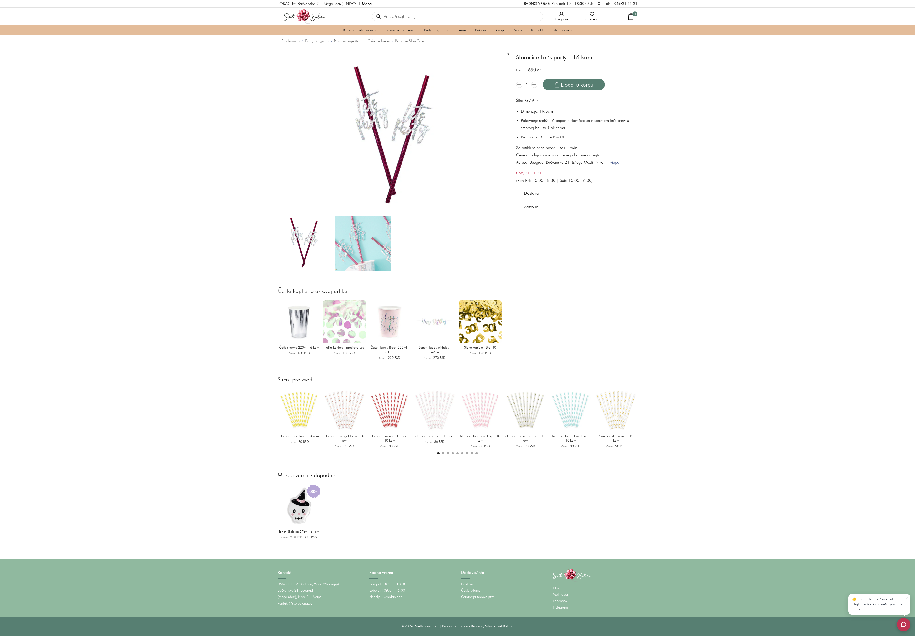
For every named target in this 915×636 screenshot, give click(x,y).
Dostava (467, 584)
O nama (559, 588)
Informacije (560, 30)
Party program (435, 30)
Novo (518, 30)
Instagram (560, 607)
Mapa (614, 162)
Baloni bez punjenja (400, 30)
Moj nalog (560, 594)
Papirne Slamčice (409, 40)
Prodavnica (290, 40)
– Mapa (316, 597)
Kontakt (537, 30)
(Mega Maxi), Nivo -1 (293, 597)
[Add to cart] (314, 338)
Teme (461, 30)
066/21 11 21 (625, 3)
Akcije (499, 30)
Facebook (560, 601)
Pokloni (480, 30)
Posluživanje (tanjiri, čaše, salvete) (362, 40)
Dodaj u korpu (577, 84)
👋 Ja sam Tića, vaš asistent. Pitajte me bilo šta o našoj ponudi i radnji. (877, 604)
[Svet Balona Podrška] (903, 624)
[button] (438, 453)
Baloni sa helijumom (358, 30)
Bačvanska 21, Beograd (295, 590)
